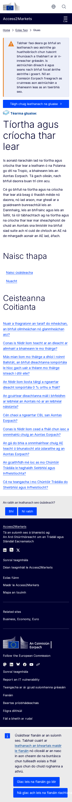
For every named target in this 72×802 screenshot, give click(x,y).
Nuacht (11, 281)
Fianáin (8, 695)
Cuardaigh (64, 6)
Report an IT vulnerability (21, 679)
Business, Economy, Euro (21, 619)
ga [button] (53, 6)
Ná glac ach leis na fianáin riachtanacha (42, 793)
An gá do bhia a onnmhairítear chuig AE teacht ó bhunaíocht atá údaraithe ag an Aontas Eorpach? (34, 448)
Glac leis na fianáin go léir (36, 782)
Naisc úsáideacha (19, 273)
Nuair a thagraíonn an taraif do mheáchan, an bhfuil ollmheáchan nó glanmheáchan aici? (35, 329)
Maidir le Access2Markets (21, 585)
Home (6, 30)
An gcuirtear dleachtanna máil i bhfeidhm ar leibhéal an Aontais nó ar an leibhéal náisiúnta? (34, 401)
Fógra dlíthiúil (12, 711)
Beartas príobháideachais (21, 703)
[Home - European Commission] (29, 643)
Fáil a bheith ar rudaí (17, 718)
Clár (65, 21)
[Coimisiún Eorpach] (11, 6)
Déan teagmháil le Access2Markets (28, 567)
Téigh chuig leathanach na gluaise (34, 104)
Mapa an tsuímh (14, 592)
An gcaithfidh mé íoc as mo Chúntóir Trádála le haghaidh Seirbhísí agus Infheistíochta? (31, 467)
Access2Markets (14, 526)
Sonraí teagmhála (15, 671)
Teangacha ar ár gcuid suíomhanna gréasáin (34, 687)
